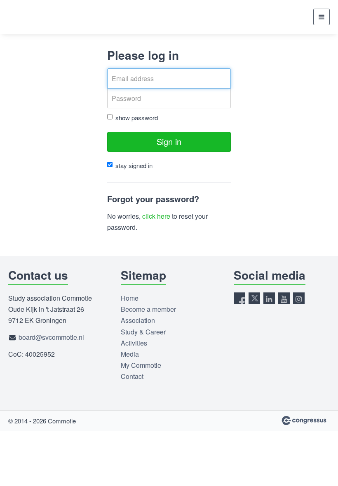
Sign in (169, 141)
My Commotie (141, 365)
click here (156, 216)
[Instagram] (299, 298)
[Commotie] (28, 16)
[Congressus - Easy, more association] (304, 420)
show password (136, 117)
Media (130, 354)
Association (138, 320)
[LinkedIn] (269, 298)
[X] (254, 298)
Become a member (148, 309)
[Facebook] (239, 298)
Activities (134, 343)
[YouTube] (284, 298)
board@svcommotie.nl (51, 337)
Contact (132, 376)
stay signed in (134, 165)
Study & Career (143, 331)
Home (129, 298)
